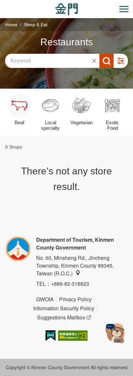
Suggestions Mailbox (61, 317)
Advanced (121, 61)
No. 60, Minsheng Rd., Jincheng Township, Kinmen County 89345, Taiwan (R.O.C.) (75, 265)
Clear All (94, 60)
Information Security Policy (63, 308)
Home (11, 24)
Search (106, 61)
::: (2, 3)
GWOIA (45, 299)
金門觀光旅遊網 (66, 9)
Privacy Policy (75, 299)
